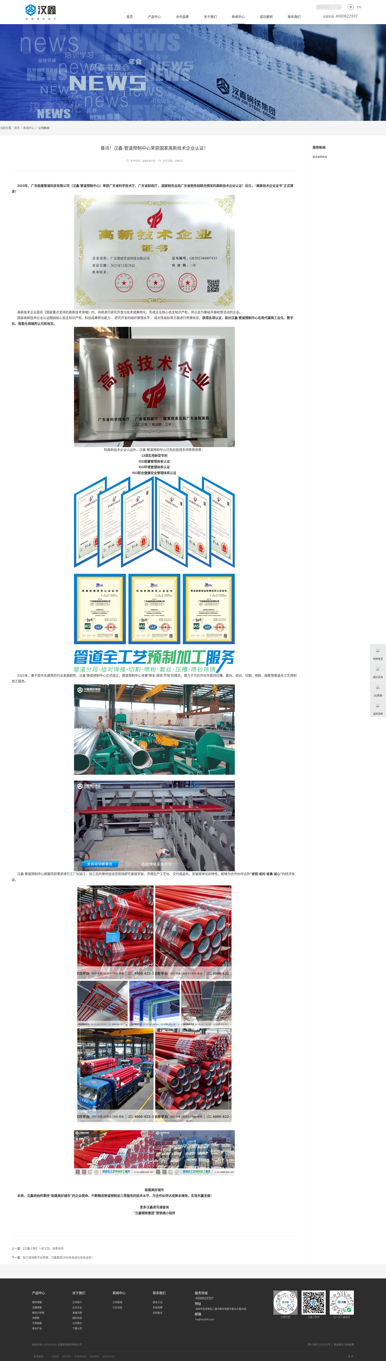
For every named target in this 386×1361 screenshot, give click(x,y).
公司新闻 (43, 127)
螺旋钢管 (94, 1356)
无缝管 (55, 1356)
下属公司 (77, 1328)
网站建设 (339, 1344)
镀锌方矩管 (38, 1312)
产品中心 (154, 17)
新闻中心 (238, 17)
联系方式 (157, 1302)
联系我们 (294, 17)
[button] (349, 1356)
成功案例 (266, 17)
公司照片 (77, 1323)
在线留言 (157, 1312)
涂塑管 (35, 1318)
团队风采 (77, 1318)
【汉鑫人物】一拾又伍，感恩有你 (43, 1248)
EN (359, 7)
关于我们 (210, 17)
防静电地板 (81, 1356)
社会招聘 (157, 1307)
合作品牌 (182, 17)
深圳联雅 (349, 1344)
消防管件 (67, 1356)
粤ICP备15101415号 (319, 1344)
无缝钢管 (37, 1307)
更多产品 (37, 1328)
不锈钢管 (37, 1323)
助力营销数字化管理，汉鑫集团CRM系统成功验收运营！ (58, 1257)
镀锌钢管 (37, 1302)
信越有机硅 (108, 1356)
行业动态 (117, 1307)
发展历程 (77, 1312)
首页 (129, 17)
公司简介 (77, 1302)
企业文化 (77, 1307)
